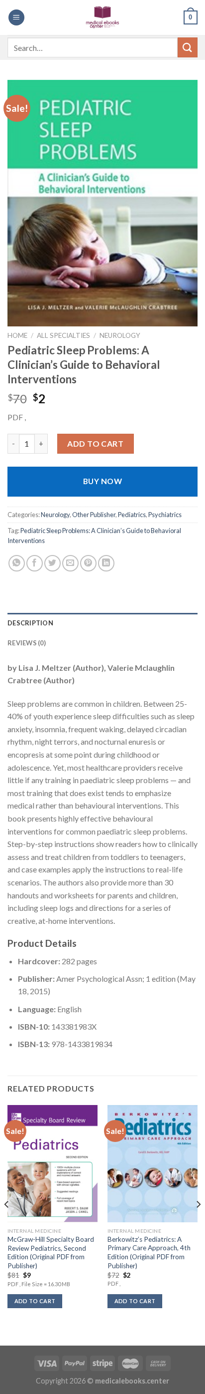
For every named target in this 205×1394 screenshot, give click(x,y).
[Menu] (16, 17)
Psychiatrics (165, 515)
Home (17, 335)
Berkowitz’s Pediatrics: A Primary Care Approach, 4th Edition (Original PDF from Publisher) (149, 1252)
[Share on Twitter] (52, 563)
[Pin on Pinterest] (88, 563)
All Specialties (63, 335)
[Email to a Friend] (70, 563)
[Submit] (188, 47)
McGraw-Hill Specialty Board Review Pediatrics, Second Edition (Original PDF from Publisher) (50, 1252)
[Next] (198, 1224)
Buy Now (102, 481)
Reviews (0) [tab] (26, 643)
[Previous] (7, 1224)
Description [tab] (30, 623)
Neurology (120, 335)
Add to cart (95, 443)
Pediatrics (132, 515)
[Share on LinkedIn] (106, 563)
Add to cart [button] (35, 1301)
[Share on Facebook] (34, 563)
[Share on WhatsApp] (16, 563)
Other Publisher (93, 515)
